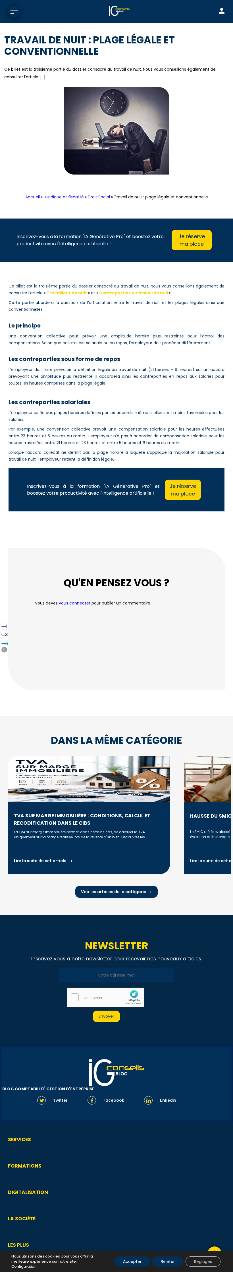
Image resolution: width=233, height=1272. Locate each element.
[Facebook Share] (4, 623)
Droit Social (109, 181)
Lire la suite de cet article (40, 861)
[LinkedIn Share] (4, 640)
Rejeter (168, 1261)
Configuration (24, 1266)
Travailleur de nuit (67, 293)
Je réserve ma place (191, 240)
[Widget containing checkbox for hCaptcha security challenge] (105, 997)
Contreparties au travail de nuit (134, 293)
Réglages (203, 1261)
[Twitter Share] (4, 632)
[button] (4, 649)
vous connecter (74, 603)
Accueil (32, 197)
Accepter (132, 1261)
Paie (131, 181)
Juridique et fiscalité (64, 197)
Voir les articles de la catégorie (113, 892)
